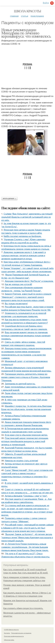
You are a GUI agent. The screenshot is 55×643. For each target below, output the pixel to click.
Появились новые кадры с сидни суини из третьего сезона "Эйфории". (23, 520)
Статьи (24, 15)
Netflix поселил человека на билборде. (23, 236)
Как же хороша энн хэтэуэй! (18, 284)
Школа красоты (27, 11)
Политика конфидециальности (14, 636)
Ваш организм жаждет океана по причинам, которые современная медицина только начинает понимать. (26, 335)
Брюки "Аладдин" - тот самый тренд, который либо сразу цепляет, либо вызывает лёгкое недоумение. (27, 270)
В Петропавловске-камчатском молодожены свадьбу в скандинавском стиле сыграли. (25, 430)
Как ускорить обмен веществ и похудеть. (23, 608)
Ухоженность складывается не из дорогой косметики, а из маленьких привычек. (23, 315)
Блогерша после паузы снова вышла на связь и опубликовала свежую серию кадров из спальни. (26, 247)
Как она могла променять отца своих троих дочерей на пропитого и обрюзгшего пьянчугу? (24, 321)
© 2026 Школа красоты (11, 629)
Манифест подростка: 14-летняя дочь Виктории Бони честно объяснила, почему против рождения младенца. (26, 409)
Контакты (7, 633)
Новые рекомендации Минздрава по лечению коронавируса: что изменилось (26, 33)
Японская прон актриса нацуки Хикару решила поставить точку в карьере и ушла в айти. (25, 231)
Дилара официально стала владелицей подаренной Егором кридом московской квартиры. (26, 369)
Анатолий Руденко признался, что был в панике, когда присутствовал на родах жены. (27, 449)
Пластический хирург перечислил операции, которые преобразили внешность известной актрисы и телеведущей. (25, 441)
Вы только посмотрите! (16, 303)
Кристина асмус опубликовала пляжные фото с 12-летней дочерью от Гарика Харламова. (25, 263)
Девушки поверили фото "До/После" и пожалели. (29, 281)
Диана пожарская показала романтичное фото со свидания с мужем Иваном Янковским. (26, 424)
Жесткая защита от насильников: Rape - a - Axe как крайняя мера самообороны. (26, 500)
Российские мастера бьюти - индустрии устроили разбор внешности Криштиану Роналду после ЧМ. (27, 308)
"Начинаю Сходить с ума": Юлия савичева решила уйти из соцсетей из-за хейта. (23, 241)
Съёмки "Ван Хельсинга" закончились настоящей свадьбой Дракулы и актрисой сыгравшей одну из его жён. (26, 217)
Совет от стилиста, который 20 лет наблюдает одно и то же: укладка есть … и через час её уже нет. (27, 491)
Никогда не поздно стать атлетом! (21, 460)
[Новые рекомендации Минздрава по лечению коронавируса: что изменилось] (27, 142)
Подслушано (37, 15)
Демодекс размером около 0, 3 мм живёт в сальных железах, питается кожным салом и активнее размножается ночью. (23, 255)
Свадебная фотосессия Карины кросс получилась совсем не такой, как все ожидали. (24, 327)
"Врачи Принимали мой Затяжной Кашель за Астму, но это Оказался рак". (25, 276)
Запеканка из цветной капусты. (20, 383)
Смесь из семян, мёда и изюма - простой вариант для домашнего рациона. (23, 343)
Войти (46, 2)
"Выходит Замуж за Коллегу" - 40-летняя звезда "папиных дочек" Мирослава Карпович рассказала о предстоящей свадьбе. (27, 537)
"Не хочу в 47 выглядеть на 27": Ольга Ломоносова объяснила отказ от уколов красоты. (25, 555)
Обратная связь (9, 640)
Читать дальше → (9, 198)
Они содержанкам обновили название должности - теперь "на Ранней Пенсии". (22, 289)
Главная (14, 15)
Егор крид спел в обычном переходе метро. (26, 434)
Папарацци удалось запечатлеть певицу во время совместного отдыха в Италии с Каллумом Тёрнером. (25, 377)
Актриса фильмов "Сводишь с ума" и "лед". (26, 495)
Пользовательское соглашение (21, 633)
